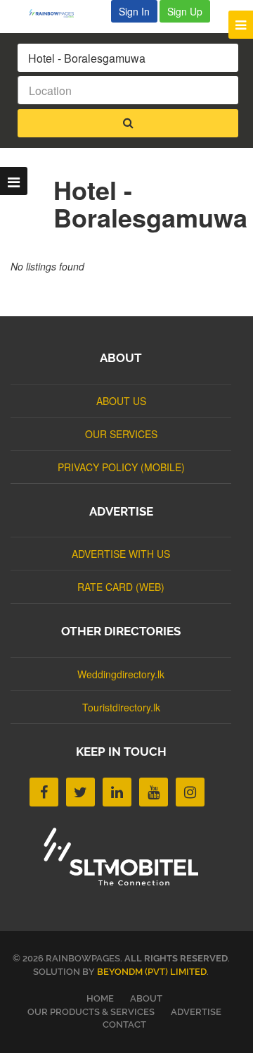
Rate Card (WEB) (120, 587)
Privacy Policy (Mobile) (121, 467)
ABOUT (146, 998)
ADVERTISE (196, 1012)
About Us (121, 401)
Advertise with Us (121, 554)
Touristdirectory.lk (121, 707)
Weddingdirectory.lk (120, 674)
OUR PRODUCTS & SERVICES (91, 1012)
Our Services (121, 434)
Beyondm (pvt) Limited (152, 971)
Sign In (134, 11)
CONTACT (124, 1024)
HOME (100, 998)
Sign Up (184, 11)
